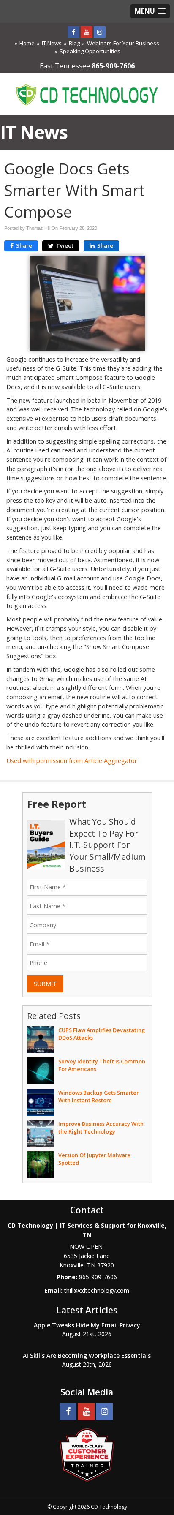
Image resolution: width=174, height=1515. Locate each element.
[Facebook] (73, 32)
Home (27, 43)
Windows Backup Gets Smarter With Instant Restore (98, 1096)
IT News (52, 43)
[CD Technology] (87, 93)
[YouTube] (86, 32)
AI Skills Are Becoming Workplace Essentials (87, 1356)
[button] (150, 11)
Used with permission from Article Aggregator (71, 761)
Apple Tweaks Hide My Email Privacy (87, 1325)
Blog (74, 43)
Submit (45, 984)
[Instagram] (100, 32)
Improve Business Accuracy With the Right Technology (101, 1127)
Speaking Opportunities (90, 51)
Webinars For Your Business (123, 43)
